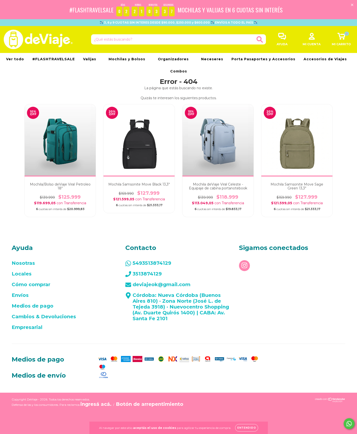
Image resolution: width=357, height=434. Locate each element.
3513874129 (147, 274)
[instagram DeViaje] (244, 265)
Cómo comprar (31, 284)
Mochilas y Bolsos (127, 59)
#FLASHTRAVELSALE (53, 59)
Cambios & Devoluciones (44, 316)
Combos (178, 71)
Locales (22, 274)
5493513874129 (152, 263)
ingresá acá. (95, 404)
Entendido (246, 427)
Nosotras (23, 263)
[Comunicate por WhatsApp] (349, 423)
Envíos (20, 295)
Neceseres (212, 59)
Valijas (90, 59)
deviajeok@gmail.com (161, 284)
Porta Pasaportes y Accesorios (263, 59)
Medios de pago (32, 306)
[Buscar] (259, 39)
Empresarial (27, 327)
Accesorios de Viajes (326, 59)
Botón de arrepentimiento (149, 404)
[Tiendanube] (330, 400)
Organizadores (174, 59)
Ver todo (15, 59)
